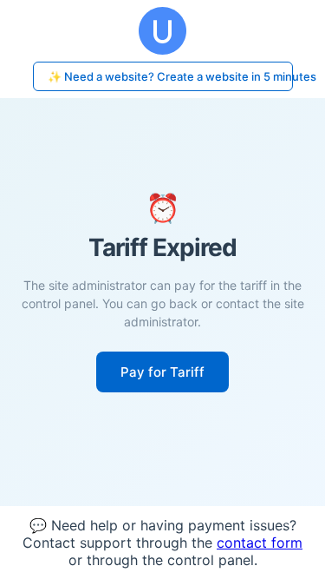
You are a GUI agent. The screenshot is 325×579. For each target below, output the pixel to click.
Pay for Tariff (162, 372)
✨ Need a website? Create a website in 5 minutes (170, 76)
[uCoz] (162, 31)
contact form (259, 542)
